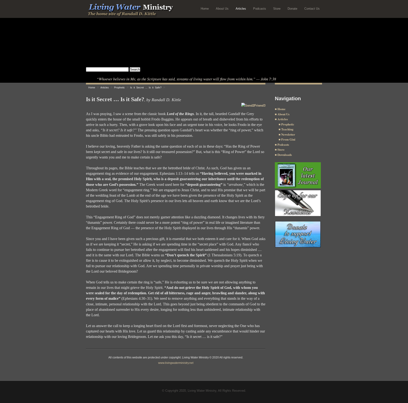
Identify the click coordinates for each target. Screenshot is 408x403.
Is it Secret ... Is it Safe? (146, 87)
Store (276, 8)
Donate (292, 8)
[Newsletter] (280, 139)
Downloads (284, 154)
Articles (241, 8)
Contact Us (312, 8)
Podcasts (259, 8)
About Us (222, 8)
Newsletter (287, 134)
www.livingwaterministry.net (175, 363)
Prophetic (287, 124)
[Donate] (298, 234)
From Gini (288, 139)
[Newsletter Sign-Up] (298, 203)
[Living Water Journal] (298, 175)
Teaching (286, 129)
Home (205, 8)
